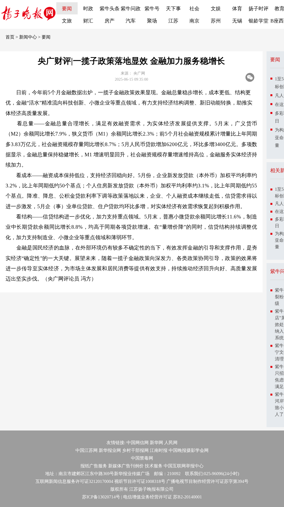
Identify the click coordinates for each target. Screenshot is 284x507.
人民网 (171, 442)
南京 (194, 21)
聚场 (152, 21)
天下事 (173, 8)
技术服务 (154, 465)
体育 (237, 8)
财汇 (88, 21)
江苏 (173, 21)
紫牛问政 (131, 8)
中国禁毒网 (142, 458)
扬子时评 (258, 8)
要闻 (67, 8)
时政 (88, 8)
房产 (110, 21)
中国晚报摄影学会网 (189, 450)
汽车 (131, 21)
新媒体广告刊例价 (126, 465)
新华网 (156, 442)
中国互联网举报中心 (184, 465)
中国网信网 (137, 442)
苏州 (216, 21)
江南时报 (159, 450)
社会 (194, 8)
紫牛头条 (110, 8)
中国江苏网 (86, 450)
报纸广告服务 (93, 465)
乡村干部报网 (135, 450)
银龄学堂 (258, 21)
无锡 (237, 21)
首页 (10, 37)
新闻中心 (28, 37)
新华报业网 (110, 450)
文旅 (67, 21)
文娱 (216, 8)
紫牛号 (151, 8)
